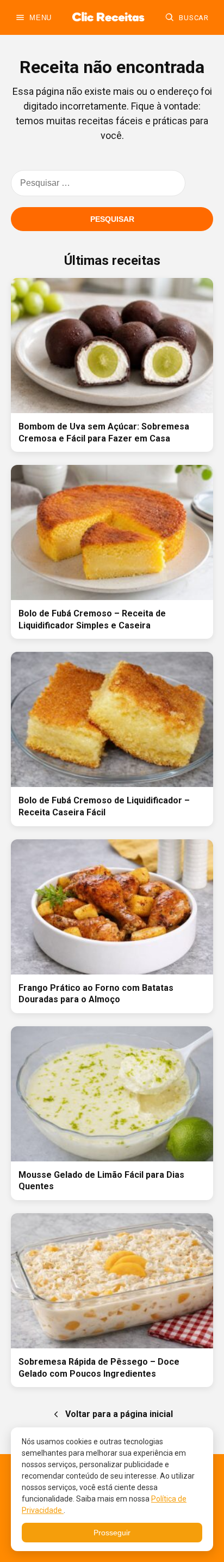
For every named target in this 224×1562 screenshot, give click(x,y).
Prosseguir (112, 1532)
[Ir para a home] (108, 17)
